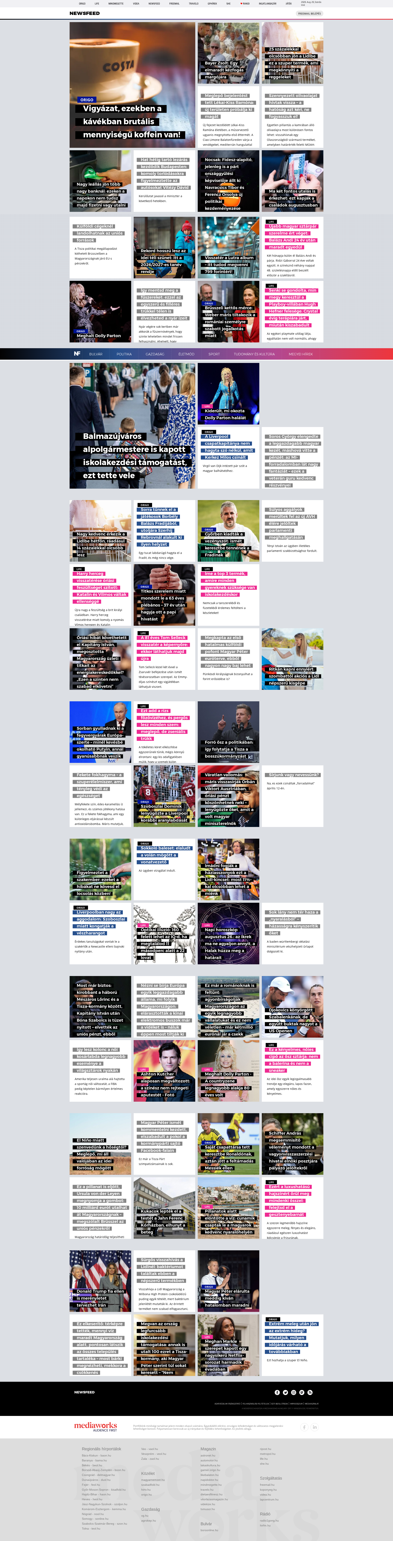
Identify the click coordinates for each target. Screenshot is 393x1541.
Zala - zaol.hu (150, 1458)
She (228, 3)
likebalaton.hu (210, 1475)
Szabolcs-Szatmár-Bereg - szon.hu (104, 1523)
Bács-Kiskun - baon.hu (96, 1455)
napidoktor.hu (209, 1479)
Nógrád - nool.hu (93, 1514)
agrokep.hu (148, 1520)
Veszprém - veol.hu (153, 1453)
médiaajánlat (312, 1404)
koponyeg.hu (268, 1489)
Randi (246, 3)
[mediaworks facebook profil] (304, 1427)
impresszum (296, 1404)
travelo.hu (207, 1489)
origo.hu (146, 1494)
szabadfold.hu (150, 1484)
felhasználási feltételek (256, 1404)
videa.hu (265, 1494)
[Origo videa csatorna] (301, 1392)
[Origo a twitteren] (285, 1392)
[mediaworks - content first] (95, 1427)
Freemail (174, 3)
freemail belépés (309, 13)
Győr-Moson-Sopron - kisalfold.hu (104, 1489)
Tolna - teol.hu (91, 1528)
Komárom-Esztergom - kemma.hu (104, 1509)
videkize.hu (208, 1504)
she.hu (264, 1463)
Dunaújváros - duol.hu (96, 1479)
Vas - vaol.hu (149, 1449)
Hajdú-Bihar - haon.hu (96, 1494)
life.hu (264, 1458)
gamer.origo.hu (210, 1470)
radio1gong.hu (269, 1520)
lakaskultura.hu (210, 1465)
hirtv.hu (146, 1489)
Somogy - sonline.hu (95, 1518)
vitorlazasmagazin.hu (214, 1499)
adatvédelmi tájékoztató (227, 1404)
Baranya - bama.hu (94, 1460)
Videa (136, 3)
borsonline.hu (209, 1530)
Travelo (193, 3)
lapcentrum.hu (269, 1499)
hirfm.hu (265, 1525)
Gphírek (212, 3)
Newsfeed (154, 3)
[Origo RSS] (310, 1392)
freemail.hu (267, 1484)
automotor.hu (209, 1460)
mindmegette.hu (211, 1484)
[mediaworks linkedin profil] (315, 1427)
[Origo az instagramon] (293, 1392)
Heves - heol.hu (92, 1499)
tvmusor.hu (208, 1509)
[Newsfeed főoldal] (84, 1392)
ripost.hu (265, 1449)
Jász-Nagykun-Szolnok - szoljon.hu (104, 1504)
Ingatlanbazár (267, 3)
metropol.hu (268, 1453)
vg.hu (144, 1515)
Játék (289, 3)
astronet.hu (208, 1455)
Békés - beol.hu (92, 1465)
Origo (82, 3)
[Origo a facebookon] (277, 1392)
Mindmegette (115, 3)
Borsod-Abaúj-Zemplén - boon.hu (103, 1470)
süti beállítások (279, 1404)
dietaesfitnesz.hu (211, 1494)
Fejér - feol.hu (91, 1484)
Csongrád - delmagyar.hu (98, 1475)
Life (97, 3)
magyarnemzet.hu (153, 1479)
